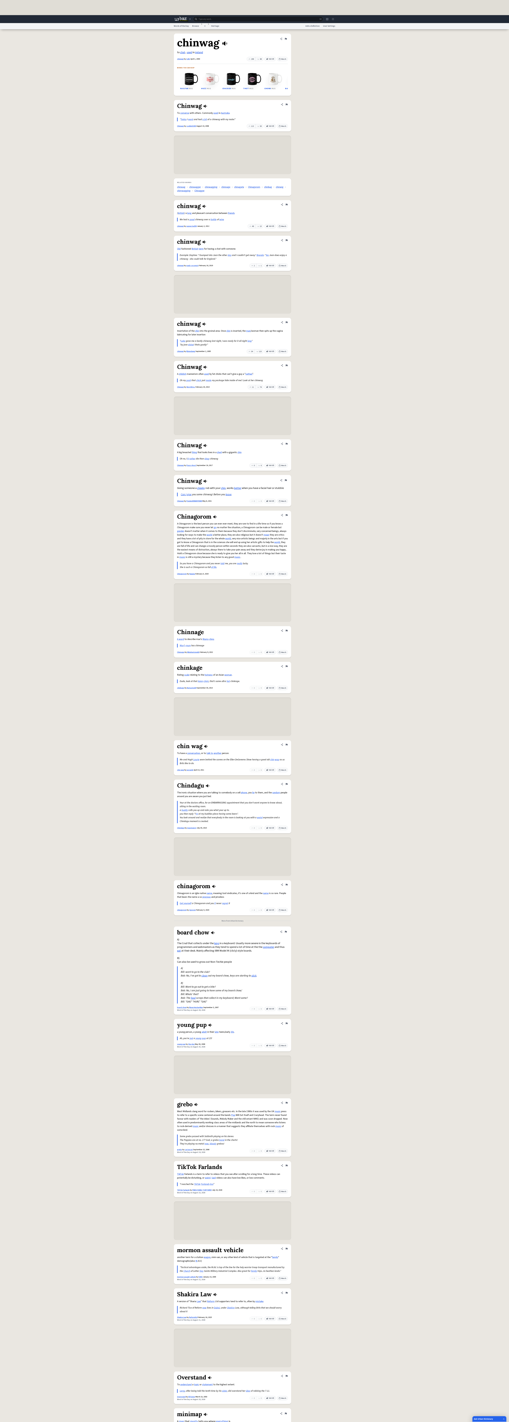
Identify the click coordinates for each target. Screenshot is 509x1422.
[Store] (327, 19)
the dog (191, 1044)
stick (253, 976)
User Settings (329, 26)
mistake (259, 1301)
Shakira (231, 1307)
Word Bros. (191, 387)
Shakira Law (181, 1317)
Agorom (192, 910)
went (190, 119)
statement (207, 1384)
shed (219, 452)
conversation (193, 753)
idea (248, 1391)
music (182, 557)
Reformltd (193, 1317)
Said (214, 1177)
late (217, 1032)
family (275, 1257)
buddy (185, 810)
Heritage (215, 26)
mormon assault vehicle (186, 1277)
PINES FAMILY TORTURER (202, 1190)
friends (231, 213)
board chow (182, 1007)
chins (211, 639)
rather (192, 458)
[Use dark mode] (333, 19)
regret (225, 903)
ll (215, 903)
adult (204, 1032)
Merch (283, 59)
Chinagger (199, 190)
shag (207, 458)
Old (179, 248)
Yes (267, 255)
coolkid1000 (191, 126)
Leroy (182, 1391)
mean (266, 534)
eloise (191, 344)
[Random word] (320, 19)
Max (182, 645)
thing (194, 452)
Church (186, 1271)
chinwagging (211, 187)
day (229, 255)
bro (211, 1184)
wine (221, 219)
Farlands (205, 1184)
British (195, 248)
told (222, 563)
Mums (206, 639)
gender (180, 531)
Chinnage (180, 652)
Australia (225, 113)
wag (277, 759)
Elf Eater (191, 1396)
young (198, 1038)
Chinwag (180, 126)
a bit (204, 119)
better (237, 488)
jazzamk (190, 770)
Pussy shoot (191, 465)
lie (253, 792)
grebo (179, 1149)
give (189, 494)
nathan (248, 374)
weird (260, 817)
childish (182, 374)
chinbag (268, 187)
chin (197, 331)
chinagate (239, 187)
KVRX (201, 1277)
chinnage (225, 187)
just (191, 1038)
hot (228, 681)
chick (198, 380)
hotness (209, 675)
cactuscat (189, 1149)
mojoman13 (191, 828)
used (189, 52)
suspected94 (191, 226)
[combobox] (258, 19)
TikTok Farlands (183, 1190)
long (189, 213)
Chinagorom (254, 187)
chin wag (180, 770)
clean (204, 976)
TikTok (180, 1174)
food (193, 998)
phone (244, 792)
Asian (200, 681)
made (208, 380)
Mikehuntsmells (193, 652)
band (221, 1140)
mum (188, 645)
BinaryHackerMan (196, 1007)
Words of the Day (181, 26)
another (217, 753)
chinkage (180, 688)
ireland (199, 52)
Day (201, 1271)
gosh (188, 380)
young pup (181, 1044)
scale (186, 675)
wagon (207, 1257)
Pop (233, 1115)
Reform (211, 1301)
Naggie (192, 574)
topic (196, 1384)
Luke (183, 341)
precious (206, 897)
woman (228, 675)
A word (180, 639)
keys (216, 943)
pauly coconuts (192, 265)
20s (232, 1032)
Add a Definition (312, 26)
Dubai (217, 1307)
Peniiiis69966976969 (194, 501)
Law (199, 1301)
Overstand (181, 1396)
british (181, 213)
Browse (195, 26)
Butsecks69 (191, 688)
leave (229, 494)
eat (179, 951)
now (207, 1143)
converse (184, 113)
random (276, 792)
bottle (213, 219)
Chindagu (180, 828)
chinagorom (182, 910)
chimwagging (183, 190)
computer (268, 947)
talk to (210, 753)
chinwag (180, 59)
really (239, 563)
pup (204, 1038)
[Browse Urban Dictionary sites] (183, 19)
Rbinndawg (190, 351)
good (192, 219)
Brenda (260, 255)
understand (186, 1384)
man (248, 331)
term (201, 248)
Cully (188, 59)
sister (224, 1391)
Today (184, 119)
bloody (213, 1143)
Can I (183, 494)
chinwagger (195, 187)
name (209, 893)
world (209, 534)
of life (213, 567)
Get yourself (185, 903)
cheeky (201, 488)
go (215, 527)
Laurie (196, 759)
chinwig (279, 187)
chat (182, 52)
